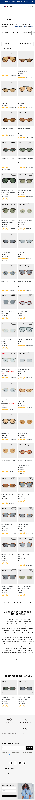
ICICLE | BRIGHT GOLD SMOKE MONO (8, 283)
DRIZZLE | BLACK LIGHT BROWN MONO (8, 432)
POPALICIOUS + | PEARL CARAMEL (25, 400)
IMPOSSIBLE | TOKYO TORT (7, 525)
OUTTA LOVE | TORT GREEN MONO (7, 159)
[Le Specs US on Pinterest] (24, 763)
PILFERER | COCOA (7, 128)
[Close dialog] (33, 783)
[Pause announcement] (33, 2)
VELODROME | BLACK (24, 190)
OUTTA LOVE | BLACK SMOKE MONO (8, 251)
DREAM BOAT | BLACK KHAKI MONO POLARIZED (9, 191)
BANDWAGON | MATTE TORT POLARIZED (25, 283)
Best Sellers (26, 32)
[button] (28, 6)
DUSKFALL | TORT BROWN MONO (23, 70)
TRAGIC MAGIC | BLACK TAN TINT (25, 100)
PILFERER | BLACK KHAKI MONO (25, 159)
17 (26, 602)
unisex (24, 26)
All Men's (16, 32)
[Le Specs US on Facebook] (15, 763)
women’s (13, 26)
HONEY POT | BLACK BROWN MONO (7, 100)
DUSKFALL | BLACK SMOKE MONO (23, 251)
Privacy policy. (12, 754)
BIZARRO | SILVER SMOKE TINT (23, 370)
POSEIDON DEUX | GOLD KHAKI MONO (25, 221)
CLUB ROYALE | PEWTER (8, 369)
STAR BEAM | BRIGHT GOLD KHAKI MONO (24, 587)
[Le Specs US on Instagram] (11, 763)
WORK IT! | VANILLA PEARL (7, 340)
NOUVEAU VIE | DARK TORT (7, 555)
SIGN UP (29, 748)
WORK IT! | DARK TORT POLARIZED (25, 525)
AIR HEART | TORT (24, 494)
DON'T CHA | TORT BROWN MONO (24, 130)
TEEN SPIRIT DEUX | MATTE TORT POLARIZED (24, 556)
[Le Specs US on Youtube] (20, 763)
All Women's (6, 32)
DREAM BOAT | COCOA (8, 69)
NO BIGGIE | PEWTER (7, 311)
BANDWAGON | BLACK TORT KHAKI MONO (8, 221)
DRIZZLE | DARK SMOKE (25, 339)
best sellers (12, 28)
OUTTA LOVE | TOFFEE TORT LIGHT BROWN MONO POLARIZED (25, 463)
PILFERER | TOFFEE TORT (7, 495)
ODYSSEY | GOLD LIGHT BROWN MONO (8, 462)
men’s (18, 26)
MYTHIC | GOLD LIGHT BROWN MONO (24, 432)
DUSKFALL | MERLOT (24, 311)
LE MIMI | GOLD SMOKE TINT (8, 400)
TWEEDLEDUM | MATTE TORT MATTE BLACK (8, 587)
